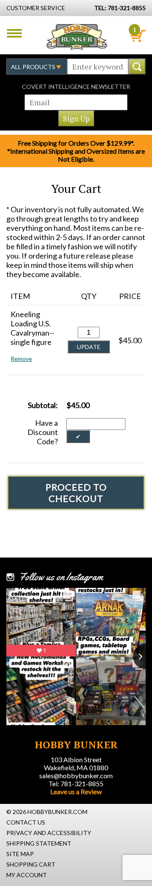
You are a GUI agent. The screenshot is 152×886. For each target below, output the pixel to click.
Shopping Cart (30, 864)
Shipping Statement (38, 843)
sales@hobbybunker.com (76, 775)
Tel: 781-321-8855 (76, 783)
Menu (14, 33)
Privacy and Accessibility (48, 832)
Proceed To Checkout (76, 492)
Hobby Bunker (76, 36)
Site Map (20, 853)
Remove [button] (21, 358)
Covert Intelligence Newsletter (76, 86)
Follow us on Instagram (61, 577)
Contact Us (25, 822)
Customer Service (35, 7)
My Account (26, 874)
